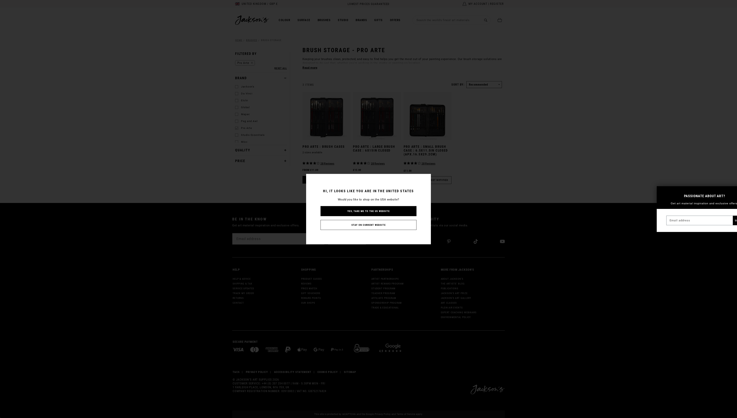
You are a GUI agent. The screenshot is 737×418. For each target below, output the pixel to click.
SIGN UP (723, 220)
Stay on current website (368, 224)
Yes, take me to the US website (368, 210)
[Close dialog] (731, 191)
